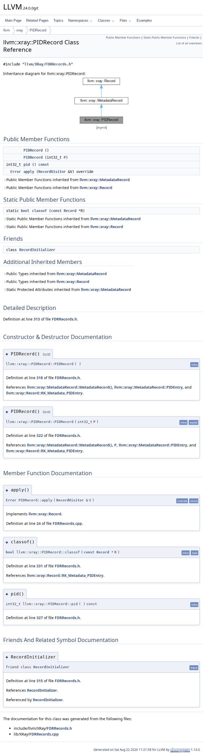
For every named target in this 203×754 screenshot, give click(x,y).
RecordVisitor (52, 171)
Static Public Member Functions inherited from (73, 218)
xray (19, 30)
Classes (104, 20)
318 (39, 377)
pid (27, 164)
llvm (6, 30)
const (43, 164)
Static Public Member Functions (165, 37)
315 (39, 680)
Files (123, 20)
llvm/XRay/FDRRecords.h (47, 64)
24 (38, 523)
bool (25, 211)
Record (70, 211)
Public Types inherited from (56, 273)
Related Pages (37, 20)
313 (37, 319)
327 (39, 617)
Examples (144, 20)
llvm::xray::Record (96, 187)
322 (39, 435)
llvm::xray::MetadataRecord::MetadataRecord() (69, 387)
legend (101, 127)
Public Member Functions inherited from (68, 179)
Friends (194, 37)
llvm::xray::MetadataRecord (105, 179)
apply (29, 171)
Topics (58, 20)
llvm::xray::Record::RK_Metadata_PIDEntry (44, 392)
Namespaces (78, 20)
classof (39, 211)
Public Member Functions (123, 37)
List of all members (189, 43)
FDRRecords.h (64, 319)
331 (39, 565)
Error (15, 171)
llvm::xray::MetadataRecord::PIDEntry (148, 387)
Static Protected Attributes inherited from (68, 289)
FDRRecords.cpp (67, 523)
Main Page (13, 20)
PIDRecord (38, 30)
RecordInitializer (37, 250)
